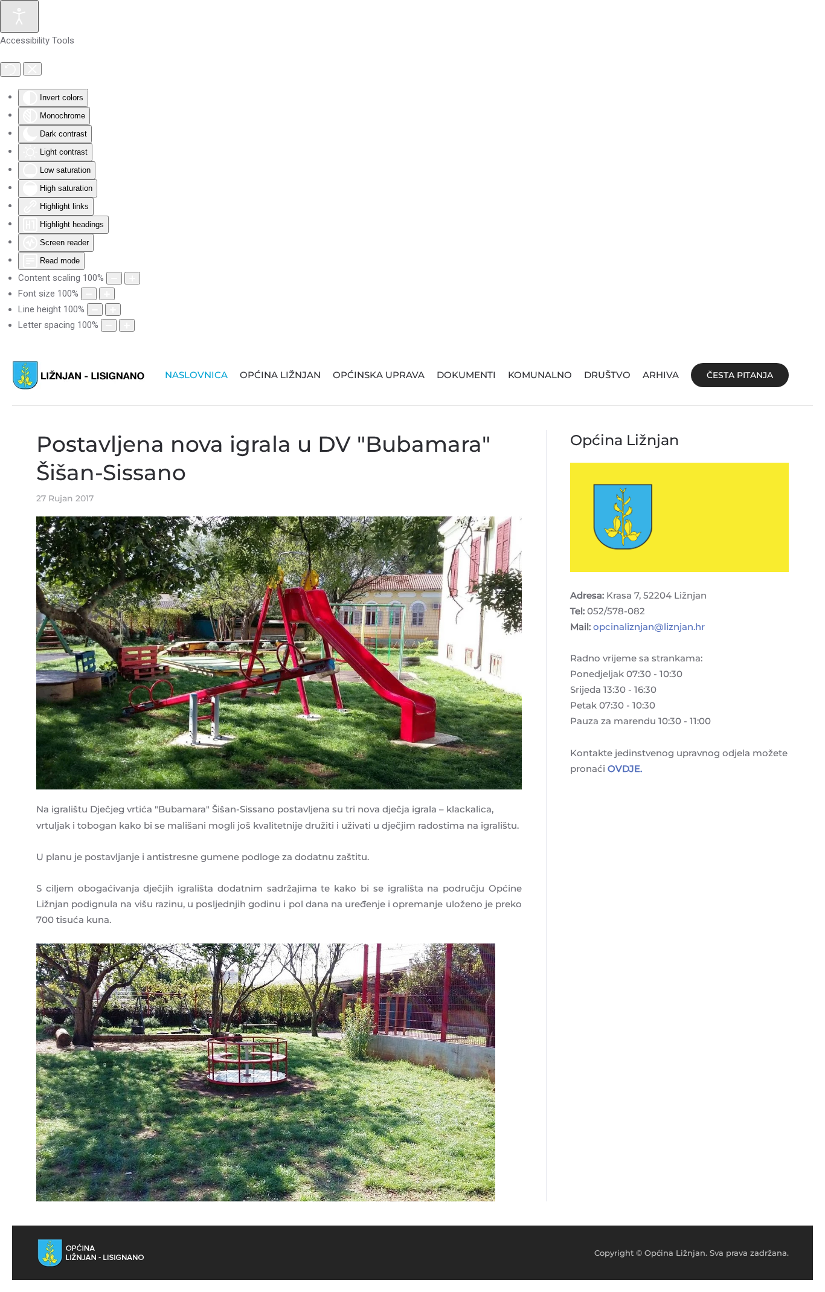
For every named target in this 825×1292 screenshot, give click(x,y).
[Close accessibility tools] (32, 69)
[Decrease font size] (89, 294)
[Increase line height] (113, 309)
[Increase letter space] (127, 325)
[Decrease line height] (95, 309)
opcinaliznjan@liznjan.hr (649, 626)
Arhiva (661, 375)
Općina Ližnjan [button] (280, 375)
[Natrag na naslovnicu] (78, 375)
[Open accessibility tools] (19, 16)
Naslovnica (196, 375)
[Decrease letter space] (109, 325)
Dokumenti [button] (466, 375)
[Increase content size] (132, 278)
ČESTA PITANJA (740, 375)
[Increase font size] (107, 294)
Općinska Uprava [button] (379, 375)
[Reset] (10, 69)
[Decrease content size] (114, 278)
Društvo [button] (607, 375)
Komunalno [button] (540, 375)
